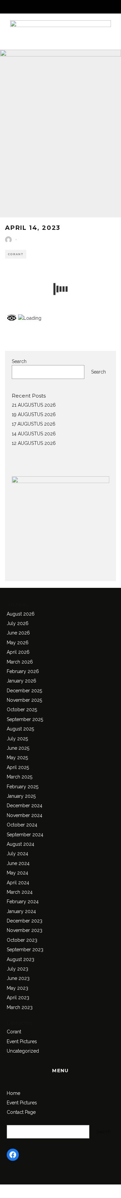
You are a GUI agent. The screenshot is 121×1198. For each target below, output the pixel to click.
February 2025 (22, 786)
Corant (16, 254)
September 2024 (25, 834)
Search (19, 361)
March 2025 (19, 777)
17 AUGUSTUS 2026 (33, 424)
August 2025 (20, 729)
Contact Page (21, 1112)
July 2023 (17, 969)
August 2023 (20, 959)
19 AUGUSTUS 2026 (34, 414)
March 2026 (20, 662)
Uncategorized (23, 1051)
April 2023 (18, 997)
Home (13, 1093)
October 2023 (22, 940)
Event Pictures (22, 1041)
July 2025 (17, 738)
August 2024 (20, 844)
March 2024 (20, 892)
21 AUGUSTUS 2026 (34, 405)
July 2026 (18, 623)
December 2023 (24, 921)
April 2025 (18, 767)
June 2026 (18, 633)
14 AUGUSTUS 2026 (34, 433)
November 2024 (24, 815)
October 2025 (22, 709)
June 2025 (18, 748)
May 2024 (17, 873)
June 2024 (18, 863)
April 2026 (18, 652)
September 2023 (25, 949)
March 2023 (20, 1007)
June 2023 (18, 978)
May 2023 (17, 988)
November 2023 (24, 930)
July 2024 (17, 853)
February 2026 (23, 671)
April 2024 (18, 882)
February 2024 (23, 901)
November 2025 (24, 700)
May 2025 (17, 757)
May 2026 (18, 642)
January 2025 (21, 796)
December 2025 (24, 690)
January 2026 (21, 681)
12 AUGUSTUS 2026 (34, 443)
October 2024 (22, 825)
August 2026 (21, 614)
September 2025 (25, 719)
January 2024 (21, 911)
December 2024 (24, 805)
